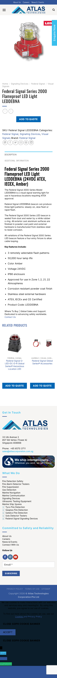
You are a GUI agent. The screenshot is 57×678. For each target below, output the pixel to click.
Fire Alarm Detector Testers (15, 484)
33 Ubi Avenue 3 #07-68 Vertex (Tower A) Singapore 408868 (14, 440)
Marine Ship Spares (12, 504)
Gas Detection (9, 489)
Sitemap (45, 589)
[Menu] (4, 10)
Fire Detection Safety (12, 481)
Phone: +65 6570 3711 (14, 448)
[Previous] (5, 70)
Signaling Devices (19, 84)
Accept (8, 632)
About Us (17, 2)
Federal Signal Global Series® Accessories (42, 362)
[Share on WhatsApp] (5, 142)
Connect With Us (10, 544)
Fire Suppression (10, 487)
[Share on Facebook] (10, 142)
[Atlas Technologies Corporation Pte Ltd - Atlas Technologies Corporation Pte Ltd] (28, 10)
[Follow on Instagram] (10, 557)
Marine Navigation (11, 492)
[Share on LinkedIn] (31, 142)
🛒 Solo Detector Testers (14, 515)
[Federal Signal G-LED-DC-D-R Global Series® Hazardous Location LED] (14, 343)
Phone (3, 658)
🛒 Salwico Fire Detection (15, 512)
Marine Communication (13, 495)
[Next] (14, 70)
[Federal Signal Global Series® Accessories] (42, 343)
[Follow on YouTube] (15, 557)
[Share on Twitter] (15, 142)
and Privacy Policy (33, 616)
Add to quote (28, 119)
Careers (26, 2)
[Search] (53, 10)
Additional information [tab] (17, 160)
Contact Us (10, 317)
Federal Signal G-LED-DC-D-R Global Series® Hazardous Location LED (14, 364)
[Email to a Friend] (20, 142)
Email (3, 653)
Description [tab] (10, 154)
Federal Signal (38, 84)
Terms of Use (32, 589)
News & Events (37, 2)
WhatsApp (6, 663)
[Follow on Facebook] (5, 557)
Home (5, 84)
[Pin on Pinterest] (26, 142)
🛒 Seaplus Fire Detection (15, 510)
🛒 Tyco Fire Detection (13, 507)
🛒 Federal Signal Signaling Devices (20, 518)
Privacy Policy (15, 589)
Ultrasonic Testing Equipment (16, 501)
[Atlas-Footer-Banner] (28, 461)
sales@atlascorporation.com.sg (17, 451)
